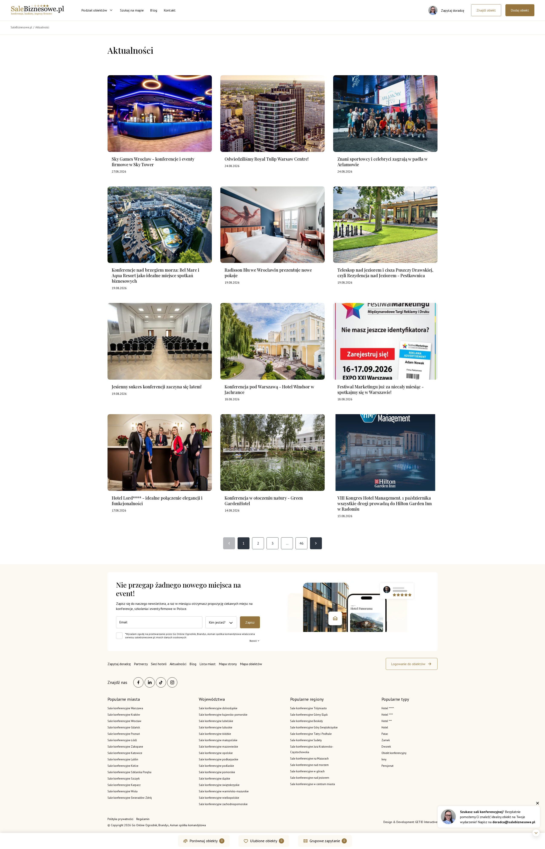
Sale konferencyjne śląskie (214, 778)
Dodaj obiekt (520, 10)
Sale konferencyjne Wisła (123, 791)
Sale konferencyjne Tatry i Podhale (311, 734)
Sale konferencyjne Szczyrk (124, 778)
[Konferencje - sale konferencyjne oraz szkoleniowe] (37, 14)
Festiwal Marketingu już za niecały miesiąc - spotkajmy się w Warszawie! (380, 389)
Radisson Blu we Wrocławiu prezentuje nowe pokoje (268, 272)
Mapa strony (228, 664)
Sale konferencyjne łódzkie (215, 734)
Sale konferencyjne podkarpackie (218, 759)
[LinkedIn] (150, 682)
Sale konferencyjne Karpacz (124, 785)
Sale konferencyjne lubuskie (215, 727)
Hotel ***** (388, 708)
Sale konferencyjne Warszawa (125, 708)
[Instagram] (172, 682)
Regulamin (142, 819)
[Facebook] (138, 682)
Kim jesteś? (217, 622)
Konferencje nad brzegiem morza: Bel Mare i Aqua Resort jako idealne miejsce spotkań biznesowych (155, 275)
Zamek (386, 740)
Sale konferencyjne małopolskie (218, 740)
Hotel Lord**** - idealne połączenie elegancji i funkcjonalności (157, 500)
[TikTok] (161, 682)
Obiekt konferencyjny (394, 753)
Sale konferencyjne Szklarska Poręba (129, 772)
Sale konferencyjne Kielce (123, 766)
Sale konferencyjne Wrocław (124, 721)
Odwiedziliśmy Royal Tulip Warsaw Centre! (267, 159)
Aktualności (178, 664)
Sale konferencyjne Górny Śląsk (309, 714)
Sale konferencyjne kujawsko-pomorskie (223, 714)
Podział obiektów (94, 10)
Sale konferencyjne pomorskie (217, 772)
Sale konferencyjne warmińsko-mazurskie (224, 791)
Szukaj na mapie (132, 10)
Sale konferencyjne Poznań (124, 734)
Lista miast (207, 664)
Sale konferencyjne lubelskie (216, 721)
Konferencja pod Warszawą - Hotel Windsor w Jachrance (269, 389)
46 (301, 543)
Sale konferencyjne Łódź (122, 740)
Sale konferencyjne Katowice (125, 753)
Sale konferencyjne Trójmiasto (308, 708)
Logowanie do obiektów (408, 664)
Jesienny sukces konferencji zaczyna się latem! (157, 386)
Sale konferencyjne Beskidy (306, 721)
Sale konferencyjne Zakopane (125, 746)
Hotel (385, 727)
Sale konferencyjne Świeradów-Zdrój (130, 798)
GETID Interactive (426, 822)
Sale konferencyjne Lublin (123, 759)
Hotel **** (387, 714)
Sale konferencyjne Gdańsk (124, 727)
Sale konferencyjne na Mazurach (309, 758)
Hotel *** (387, 721)
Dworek (386, 746)
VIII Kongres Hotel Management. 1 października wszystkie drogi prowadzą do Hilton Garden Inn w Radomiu (384, 503)
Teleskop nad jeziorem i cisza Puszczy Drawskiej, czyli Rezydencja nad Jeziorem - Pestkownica (385, 272)
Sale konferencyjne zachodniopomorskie (223, 804)
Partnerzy (141, 664)
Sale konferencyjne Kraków (124, 714)
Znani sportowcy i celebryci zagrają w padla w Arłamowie (382, 161)
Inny (384, 759)
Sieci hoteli (158, 664)
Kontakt (170, 10)
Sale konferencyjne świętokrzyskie (219, 785)
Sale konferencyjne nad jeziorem (309, 778)
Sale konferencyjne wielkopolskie (219, 798)
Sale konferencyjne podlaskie (216, 766)
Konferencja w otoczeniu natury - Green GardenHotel (264, 500)
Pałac (385, 734)
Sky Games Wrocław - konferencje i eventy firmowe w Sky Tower (153, 161)
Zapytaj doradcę (119, 664)
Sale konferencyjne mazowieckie (218, 746)
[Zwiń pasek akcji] (536, 833)
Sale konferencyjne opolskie (216, 753)
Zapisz (250, 622)
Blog (153, 10)
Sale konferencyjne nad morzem (309, 765)
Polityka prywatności (120, 819)
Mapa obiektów (251, 664)
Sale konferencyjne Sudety (306, 740)
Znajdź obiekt (486, 10)
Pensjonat (387, 766)
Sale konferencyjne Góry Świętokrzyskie (314, 727)
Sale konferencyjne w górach (307, 771)
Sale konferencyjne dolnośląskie (218, 708)
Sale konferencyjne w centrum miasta (312, 784)
